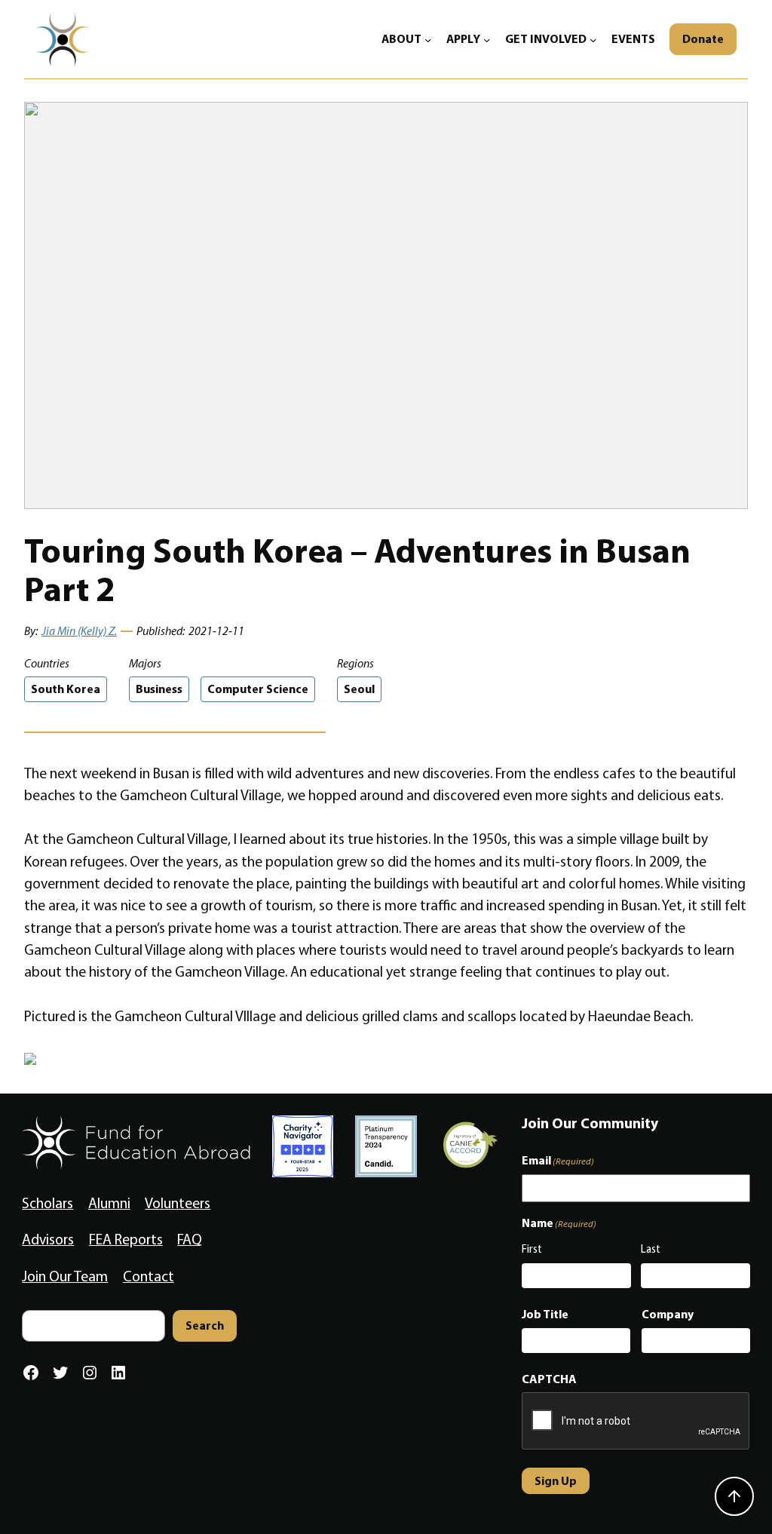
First (532, 1249)
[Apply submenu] (487, 39)
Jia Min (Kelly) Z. (79, 631)
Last (650, 1249)
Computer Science (257, 688)
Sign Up (556, 1480)
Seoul (359, 688)
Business (159, 688)
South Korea (65, 688)
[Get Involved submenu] (593, 39)
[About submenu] (428, 39)
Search (204, 1325)
